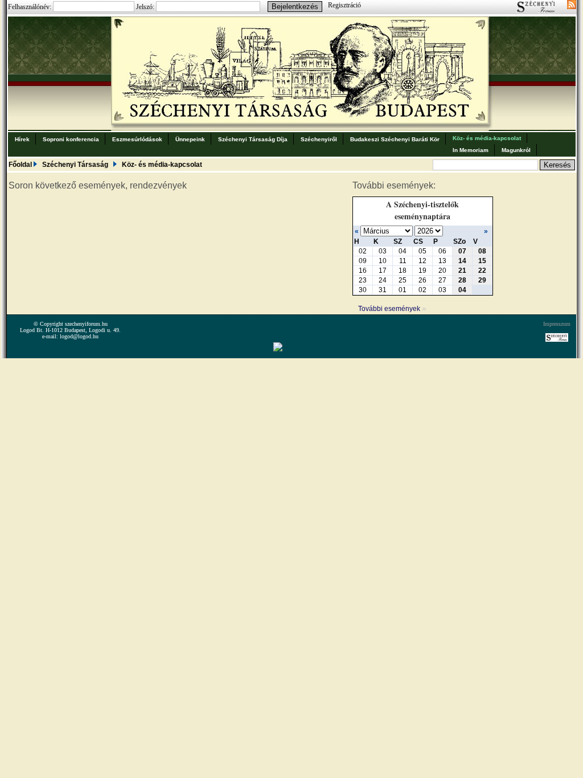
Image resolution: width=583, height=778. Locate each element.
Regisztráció (344, 5)
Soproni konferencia (71, 139)
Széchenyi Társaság (75, 165)
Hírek (22, 139)
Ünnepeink (190, 139)
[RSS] (571, 5)
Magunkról (516, 150)
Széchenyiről (319, 139)
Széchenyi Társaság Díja (253, 139)
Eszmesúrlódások (137, 139)
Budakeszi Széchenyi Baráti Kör (395, 139)
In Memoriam (470, 150)
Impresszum (556, 324)
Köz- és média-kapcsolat (487, 138)
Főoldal (20, 165)
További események (392, 309)
